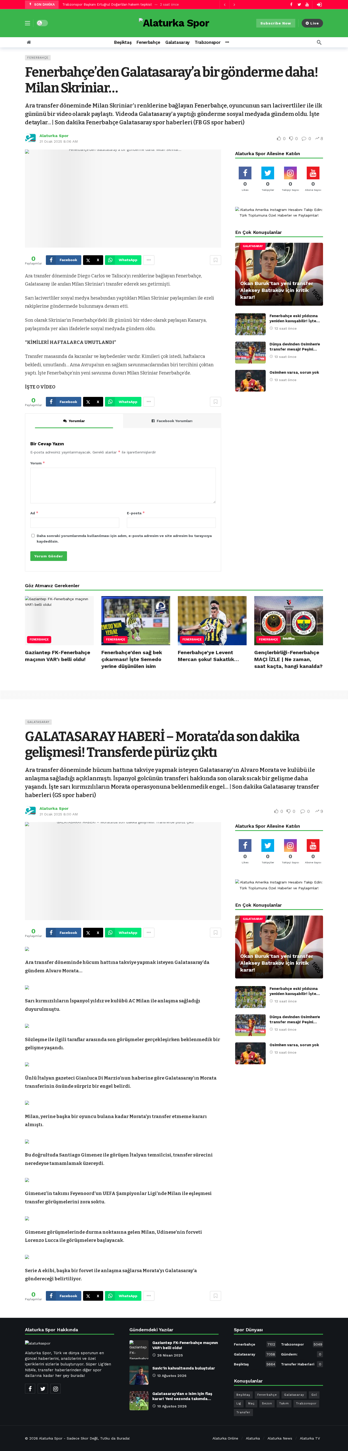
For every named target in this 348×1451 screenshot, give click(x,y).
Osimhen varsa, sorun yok (294, 372)
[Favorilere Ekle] (215, 260)
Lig (238, 1403)
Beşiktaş (254, 1364)
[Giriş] (319, 4)
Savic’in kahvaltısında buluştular (183, 1368)
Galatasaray (253, 246)
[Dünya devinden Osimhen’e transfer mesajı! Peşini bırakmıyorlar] (250, 353)
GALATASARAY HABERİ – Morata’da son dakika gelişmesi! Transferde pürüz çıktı (162, 744)
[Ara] (319, 42)
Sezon (267, 1403)
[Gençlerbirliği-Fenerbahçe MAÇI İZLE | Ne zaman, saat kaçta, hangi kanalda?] (288, 620)
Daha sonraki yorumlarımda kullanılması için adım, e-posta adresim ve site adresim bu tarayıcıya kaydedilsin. (124, 538)
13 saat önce (285, 357)
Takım (284, 1403)
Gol (314, 1394)
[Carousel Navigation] (229, 5)
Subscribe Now (275, 23)
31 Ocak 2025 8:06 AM (58, 141)
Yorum (37, 463)
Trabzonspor (301, 1344)
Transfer (243, 1412)
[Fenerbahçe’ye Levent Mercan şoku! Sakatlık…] (212, 620)
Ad (34, 512)
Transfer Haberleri (301, 1364)
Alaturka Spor (54, 135)
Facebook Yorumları (174, 421)
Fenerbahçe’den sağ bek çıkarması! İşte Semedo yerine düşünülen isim (131, 659)
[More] (227, 42)
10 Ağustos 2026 (172, 1406)
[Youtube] (307, 4)
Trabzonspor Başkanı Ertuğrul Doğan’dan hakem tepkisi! (107, 4)
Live (314, 23)
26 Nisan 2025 (170, 1355)
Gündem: (301, 1354)
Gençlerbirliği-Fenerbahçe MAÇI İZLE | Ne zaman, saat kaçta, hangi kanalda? (288, 659)
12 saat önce (285, 328)
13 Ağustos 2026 (171, 1376)
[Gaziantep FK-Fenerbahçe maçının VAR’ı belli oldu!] (59, 620)
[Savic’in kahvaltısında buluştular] (139, 1375)
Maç (251, 1403)
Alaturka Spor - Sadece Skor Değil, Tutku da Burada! (84, 1438)
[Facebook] (291, 4)
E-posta (136, 512)
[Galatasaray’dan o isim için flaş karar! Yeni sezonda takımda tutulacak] (139, 1400)
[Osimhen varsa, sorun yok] (250, 381)
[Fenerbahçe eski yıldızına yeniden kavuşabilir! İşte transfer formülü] (250, 324)
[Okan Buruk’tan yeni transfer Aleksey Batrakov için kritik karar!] (279, 274)
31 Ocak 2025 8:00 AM (58, 814)
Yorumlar (77, 421)
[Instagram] (55, 1388)
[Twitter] (299, 4)
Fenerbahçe (37, 57)
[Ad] (279, 212)
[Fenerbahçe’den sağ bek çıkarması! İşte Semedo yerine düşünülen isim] (135, 620)
